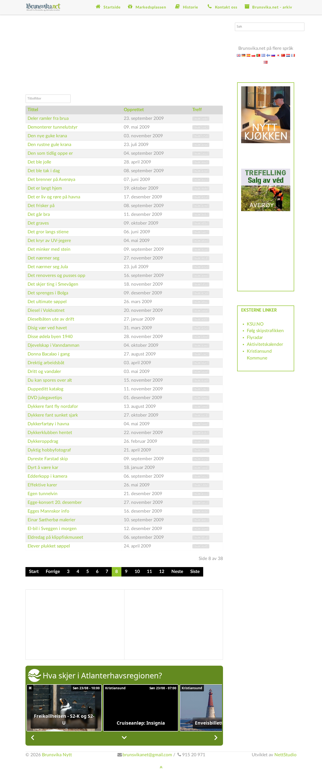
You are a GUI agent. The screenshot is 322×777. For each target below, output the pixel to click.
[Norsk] (266, 62)
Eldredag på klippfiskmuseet (55, 537)
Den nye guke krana (47, 136)
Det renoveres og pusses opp (56, 275)
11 (149, 571)
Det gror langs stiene (48, 232)
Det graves (38, 223)
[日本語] (278, 55)
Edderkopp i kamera (47, 476)
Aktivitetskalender (265, 344)
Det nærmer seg (43, 258)
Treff (197, 110)
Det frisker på (41, 206)
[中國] (283, 55)
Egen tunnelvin (43, 494)
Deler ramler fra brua (48, 118)
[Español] (248, 55)
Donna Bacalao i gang (49, 354)
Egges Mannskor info (48, 511)
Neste (177, 571)
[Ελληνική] (263, 55)
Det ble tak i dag (44, 171)
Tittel (33, 110)
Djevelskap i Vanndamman (53, 345)
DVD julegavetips (45, 398)
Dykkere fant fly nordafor (53, 406)
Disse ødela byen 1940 (50, 336)
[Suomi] (268, 55)
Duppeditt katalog (45, 389)
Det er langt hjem (45, 188)
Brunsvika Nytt (57, 755)
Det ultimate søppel (47, 302)
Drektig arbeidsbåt (46, 363)
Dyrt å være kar (43, 467)
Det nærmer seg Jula (48, 267)
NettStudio (285, 755)
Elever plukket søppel (49, 546)
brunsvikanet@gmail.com (147, 755)
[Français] (293, 55)
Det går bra (39, 214)
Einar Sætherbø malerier (51, 520)
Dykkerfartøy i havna (48, 424)
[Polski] (253, 55)
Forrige (53, 571)
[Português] (258, 55)
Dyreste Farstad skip (48, 459)
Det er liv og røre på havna (54, 197)
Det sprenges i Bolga (48, 293)
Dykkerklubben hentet (50, 432)
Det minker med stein (49, 249)
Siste (195, 571)
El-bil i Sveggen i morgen (52, 528)
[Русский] (273, 55)
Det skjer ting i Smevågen (53, 284)
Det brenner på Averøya (51, 179)
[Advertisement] (124, 55)
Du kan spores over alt (50, 380)
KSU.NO (255, 324)
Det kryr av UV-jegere (49, 240)
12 (161, 571)
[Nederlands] (288, 55)
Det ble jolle (39, 162)
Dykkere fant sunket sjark (53, 415)
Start (34, 571)
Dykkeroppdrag (43, 441)
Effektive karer (42, 485)
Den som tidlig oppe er (50, 153)
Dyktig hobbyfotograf (49, 450)
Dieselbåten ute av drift (51, 319)
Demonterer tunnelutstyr (53, 127)
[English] (238, 55)
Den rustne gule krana (49, 144)
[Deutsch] (243, 55)
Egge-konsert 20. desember (55, 502)
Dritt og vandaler (44, 371)
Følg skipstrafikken (265, 331)
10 (137, 571)
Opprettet (134, 110)
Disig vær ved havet (47, 328)
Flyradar (255, 337)
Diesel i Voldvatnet (46, 310)
